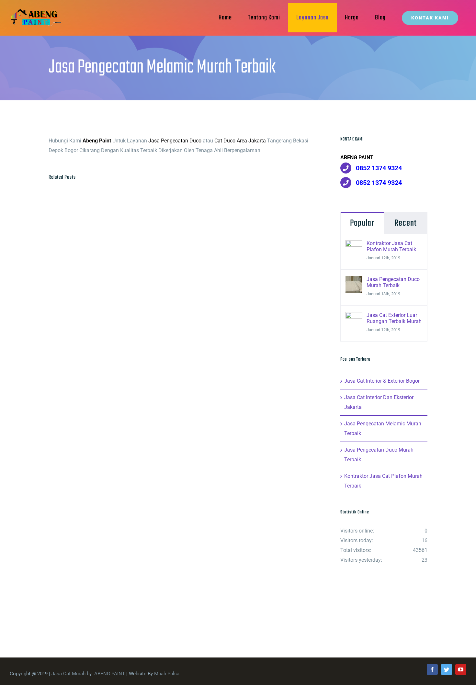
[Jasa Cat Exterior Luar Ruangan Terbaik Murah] (354, 317)
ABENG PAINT (109, 674)
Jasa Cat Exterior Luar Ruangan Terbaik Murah (394, 318)
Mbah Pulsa (166, 674)
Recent (405, 223)
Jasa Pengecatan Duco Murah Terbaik (393, 282)
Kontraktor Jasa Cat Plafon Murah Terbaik (391, 246)
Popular (362, 223)
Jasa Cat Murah (68, 674)
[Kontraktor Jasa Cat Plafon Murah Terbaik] (354, 245)
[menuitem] (225, 17)
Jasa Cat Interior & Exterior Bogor (382, 381)
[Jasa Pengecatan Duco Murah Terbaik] (354, 281)
